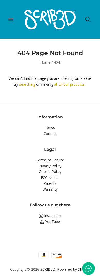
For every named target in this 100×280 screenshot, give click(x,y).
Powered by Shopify (73, 269)
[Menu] (11, 19)
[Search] (88, 19)
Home (45, 62)
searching (27, 84)
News (50, 127)
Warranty (50, 189)
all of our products (69, 84)
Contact (50, 133)
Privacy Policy (50, 165)
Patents (50, 183)
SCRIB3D (47, 269)
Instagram (52, 215)
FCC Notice (50, 177)
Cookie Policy (50, 171)
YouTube (52, 221)
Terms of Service (50, 159)
